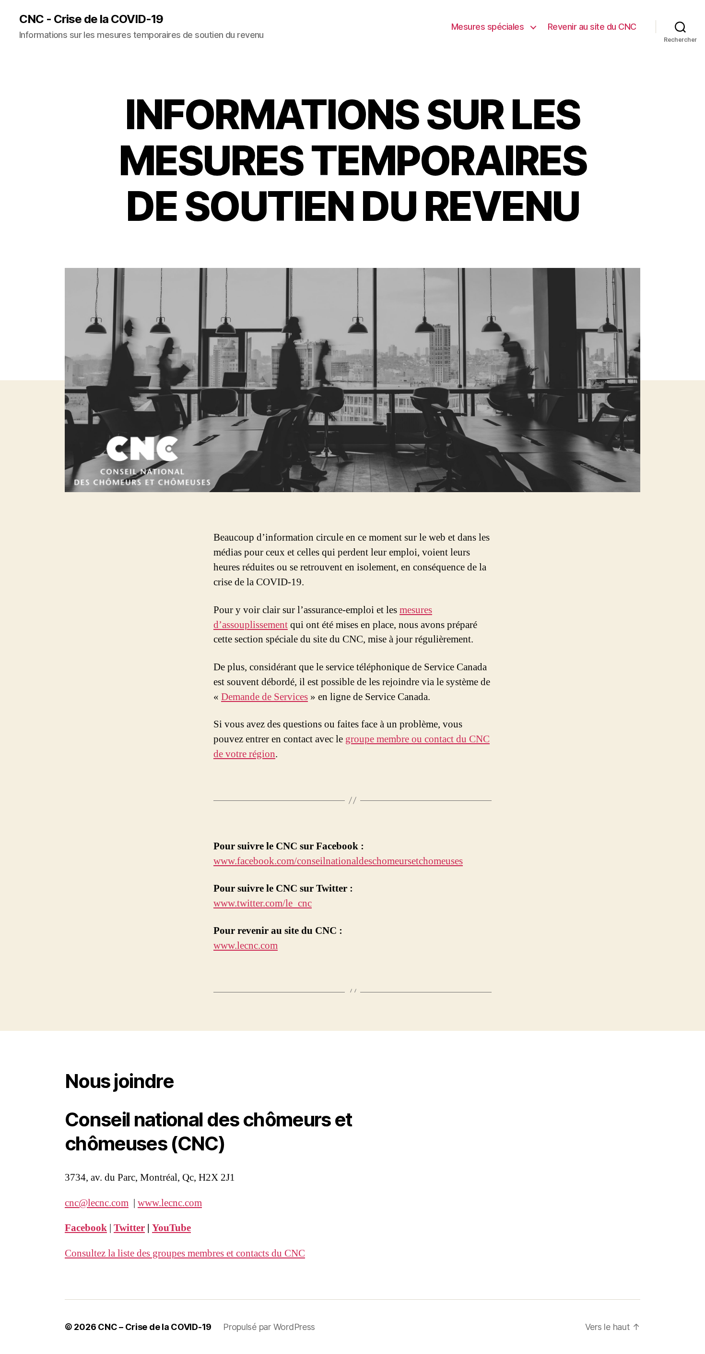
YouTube (171, 1227)
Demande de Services (264, 696)
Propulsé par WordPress (269, 1327)
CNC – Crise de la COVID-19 (155, 1327)
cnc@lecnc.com (97, 1203)
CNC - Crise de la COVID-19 (91, 19)
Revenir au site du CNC (592, 27)
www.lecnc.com (245, 945)
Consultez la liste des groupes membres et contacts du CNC (185, 1253)
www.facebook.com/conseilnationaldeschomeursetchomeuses (338, 861)
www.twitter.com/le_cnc (262, 903)
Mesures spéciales (488, 27)
